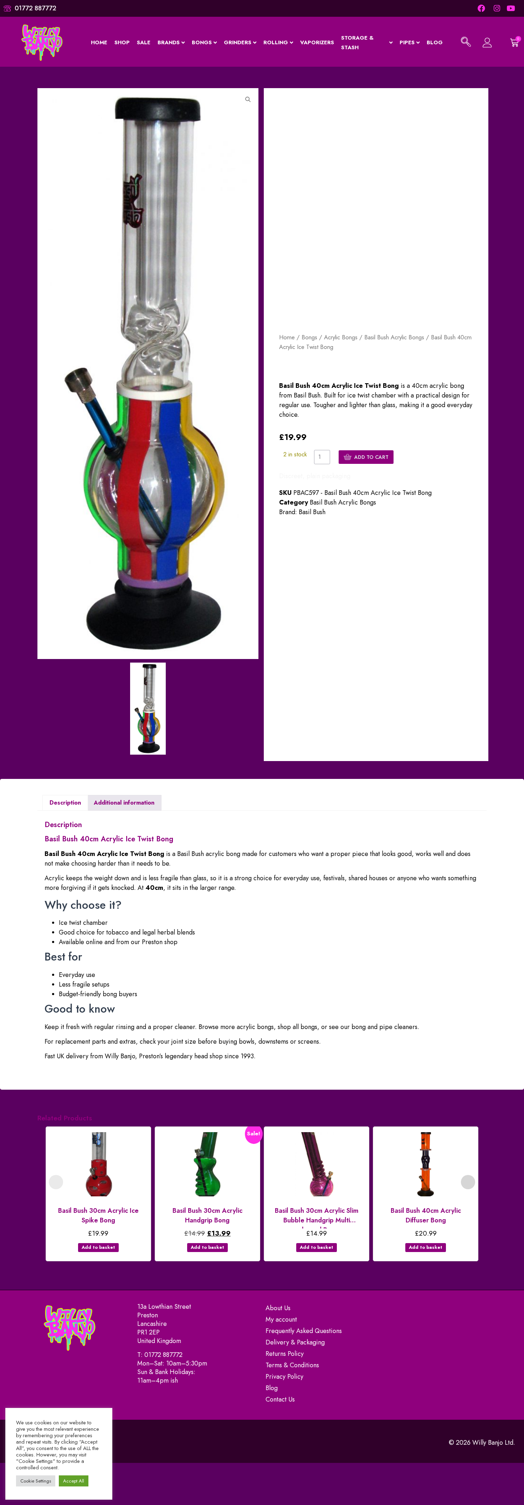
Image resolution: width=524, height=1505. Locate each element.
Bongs (202, 42)
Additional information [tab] (124, 803)
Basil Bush (312, 512)
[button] (466, 43)
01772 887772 (163, 1354)
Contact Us (280, 1399)
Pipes (407, 42)
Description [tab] (65, 803)
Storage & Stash (357, 42)
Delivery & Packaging (295, 1342)
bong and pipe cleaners (384, 1027)
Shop (122, 42)
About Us (278, 1308)
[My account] (486, 42)
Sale (143, 42)
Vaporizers (317, 42)
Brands (169, 42)
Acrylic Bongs (341, 337)
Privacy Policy (284, 1376)
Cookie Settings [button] (35, 1481)
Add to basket (98, 1247)
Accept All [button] (73, 1481)
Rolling (275, 42)
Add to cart (371, 457)
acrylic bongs (255, 1027)
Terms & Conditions (292, 1365)
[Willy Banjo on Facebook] (481, 8)
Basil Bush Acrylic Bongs (394, 337)
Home (99, 42)
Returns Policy (285, 1353)
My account (281, 1319)
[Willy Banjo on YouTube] (511, 8)
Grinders (237, 42)
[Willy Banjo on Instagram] (496, 8)
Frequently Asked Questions (304, 1331)
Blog (435, 42)
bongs (308, 1027)
